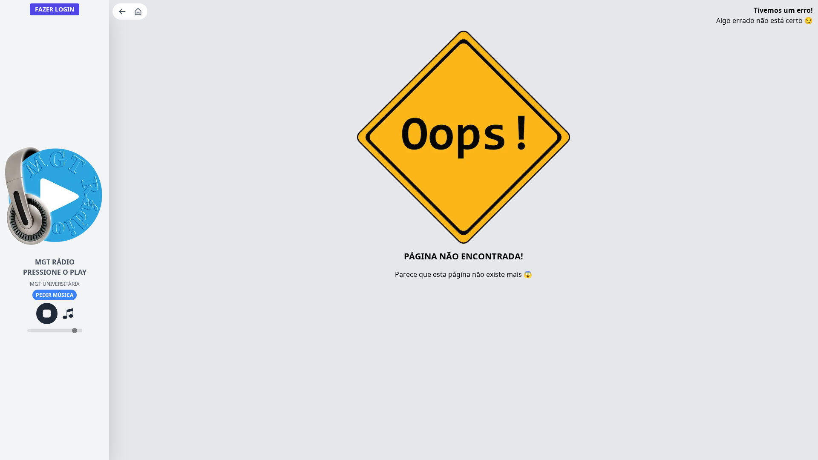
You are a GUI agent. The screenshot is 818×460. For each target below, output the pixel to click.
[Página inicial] (139, 11)
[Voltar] (123, 11)
